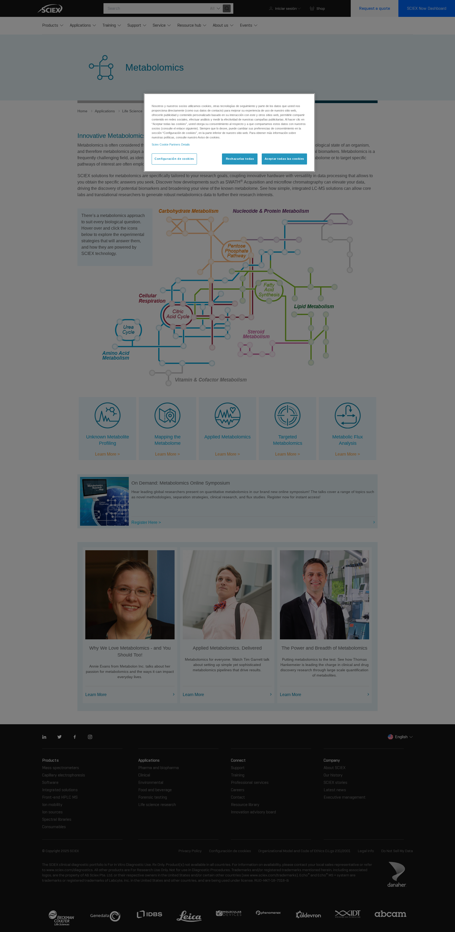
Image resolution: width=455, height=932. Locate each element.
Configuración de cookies (174, 158)
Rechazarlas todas (240, 158)
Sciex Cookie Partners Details (171, 144)
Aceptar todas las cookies (284, 158)
